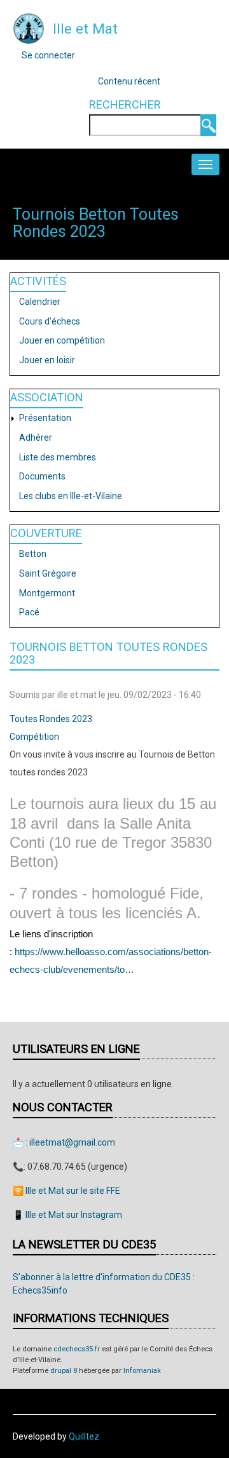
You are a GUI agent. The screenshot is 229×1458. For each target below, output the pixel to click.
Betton (32, 554)
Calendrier (39, 302)
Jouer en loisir (47, 360)
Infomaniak (142, 1371)
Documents (42, 476)
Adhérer (35, 437)
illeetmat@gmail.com (72, 1142)
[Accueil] (29, 28)
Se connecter (48, 55)
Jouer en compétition (62, 340)
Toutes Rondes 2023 (51, 719)
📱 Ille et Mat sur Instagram (67, 1215)
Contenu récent (129, 81)
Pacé (29, 612)
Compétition (34, 737)
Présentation (45, 418)
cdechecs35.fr (76, 1349)
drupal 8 (63, 1371)
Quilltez (84, 1436)
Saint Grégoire (47, 573)
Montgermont (47, 593)
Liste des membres (57, 457)
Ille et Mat (85, 28)
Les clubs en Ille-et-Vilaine (70, 496)
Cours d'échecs (49, 321)
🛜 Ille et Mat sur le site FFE (66, 1191)
